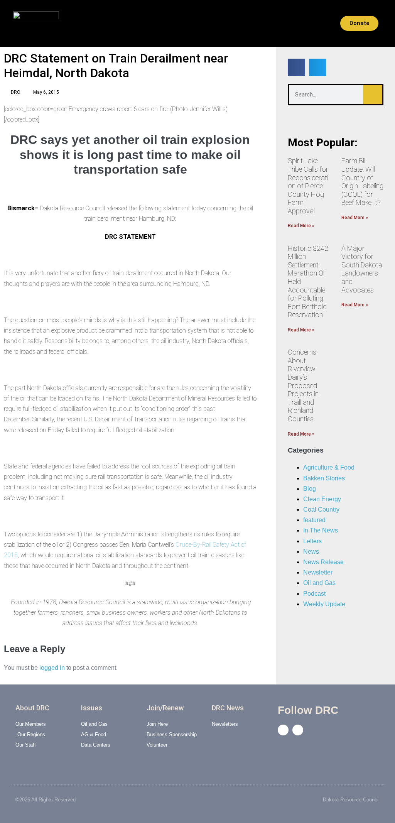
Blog (309, 488)
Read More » (301, 225)
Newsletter (318, 572)
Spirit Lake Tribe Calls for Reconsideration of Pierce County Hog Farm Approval (308, 186)
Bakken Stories (324, 478)
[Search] (372, 94)
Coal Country (321, 509)
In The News (320, 530)
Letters (312, 541)
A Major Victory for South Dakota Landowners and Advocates (361, 269)
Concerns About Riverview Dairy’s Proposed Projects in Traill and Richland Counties (303, 385)
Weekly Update (324, 604)
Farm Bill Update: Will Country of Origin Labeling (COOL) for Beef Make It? (362, 181)
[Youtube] (297, 730)
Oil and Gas (319, 583)
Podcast (314, 593)
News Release (323, 562)
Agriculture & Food (328, 467)
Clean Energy (322, 499)
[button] (70, 23)
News (311, 551)
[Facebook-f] (283, 730)
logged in (52, 667)
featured (314, 520)
